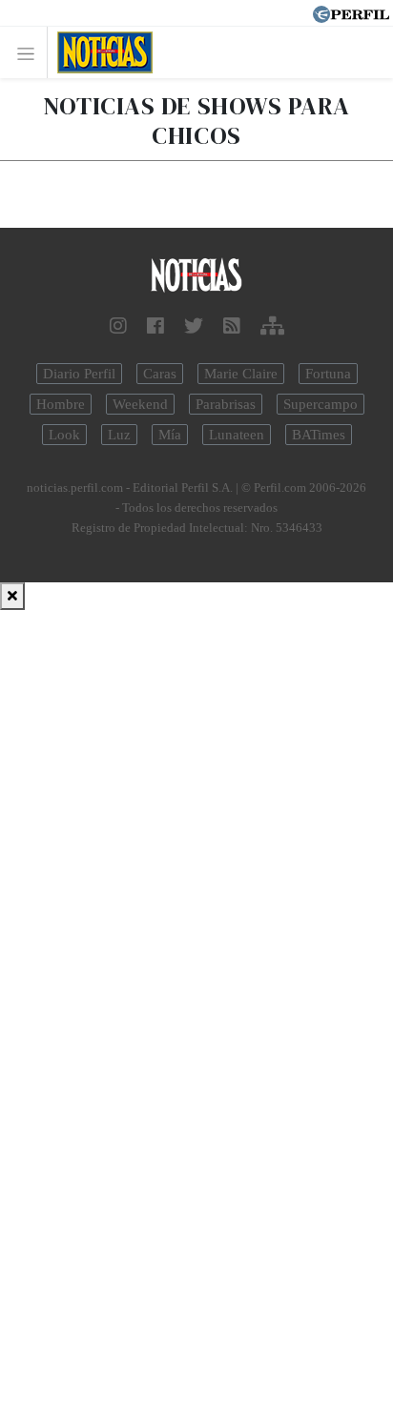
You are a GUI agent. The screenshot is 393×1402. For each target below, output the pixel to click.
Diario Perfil (79, 373)
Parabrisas (226, 404)
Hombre (60, 404)
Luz (119, 434)
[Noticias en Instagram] (118, 325)
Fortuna (328, 373)
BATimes (318, 434)
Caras (159, 373)
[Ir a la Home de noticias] (196, 275)
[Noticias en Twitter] (193, 325)
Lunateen (236, 434)
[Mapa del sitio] (272, 325)
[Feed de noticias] (231, 325)
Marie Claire (241, 373)
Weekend (140, 404)
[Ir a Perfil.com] (351, 12)
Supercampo (320, 404)
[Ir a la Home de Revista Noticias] (100, 52)
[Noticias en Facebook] (155, 325)
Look (64, 434)
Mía (169, 434)
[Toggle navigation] (31, 53)
